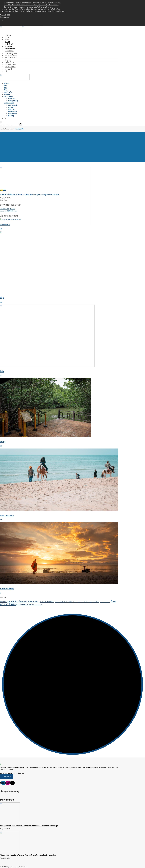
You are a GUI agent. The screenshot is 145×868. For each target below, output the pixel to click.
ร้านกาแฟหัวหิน (59, 602)
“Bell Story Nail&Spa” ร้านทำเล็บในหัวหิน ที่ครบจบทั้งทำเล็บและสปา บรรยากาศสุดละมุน (32, 3)
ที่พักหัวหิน (23, 602)
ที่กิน (5, 86)
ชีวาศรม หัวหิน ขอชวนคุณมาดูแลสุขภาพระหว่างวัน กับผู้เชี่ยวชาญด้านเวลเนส (28, 7)
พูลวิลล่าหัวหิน (43, 602)
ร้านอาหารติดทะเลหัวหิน (79, 602)
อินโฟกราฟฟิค (10, 67)
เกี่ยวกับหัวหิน (10, 49)
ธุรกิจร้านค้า (8, 92)
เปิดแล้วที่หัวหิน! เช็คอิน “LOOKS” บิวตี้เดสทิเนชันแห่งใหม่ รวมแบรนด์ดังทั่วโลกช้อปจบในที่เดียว (34, 11)
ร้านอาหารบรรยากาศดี (105, 602)
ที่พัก (5, 88)
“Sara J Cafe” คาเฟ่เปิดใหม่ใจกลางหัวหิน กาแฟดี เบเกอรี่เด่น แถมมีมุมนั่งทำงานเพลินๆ (31, 5)
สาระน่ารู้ (11, 116)
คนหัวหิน (7, 94)
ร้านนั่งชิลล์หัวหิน (68, 602)
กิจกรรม (8, 60)
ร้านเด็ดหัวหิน (21, 605)
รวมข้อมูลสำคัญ (13, 101)
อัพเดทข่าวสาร (10, 64)
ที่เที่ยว (6, 90)
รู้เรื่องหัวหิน (9, 62)
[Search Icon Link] (6, 71)
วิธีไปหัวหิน (30, 605)
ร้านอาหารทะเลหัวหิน (92, 602)
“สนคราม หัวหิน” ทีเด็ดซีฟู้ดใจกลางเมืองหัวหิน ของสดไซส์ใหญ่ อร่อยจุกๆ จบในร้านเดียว (32, 9)
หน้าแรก (6, 83)
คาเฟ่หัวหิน (12, 601)
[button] (6, 776)
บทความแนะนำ (10, 58)
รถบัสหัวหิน (50, 602)
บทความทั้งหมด (10, 55)
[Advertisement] (72, 146)
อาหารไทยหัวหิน (38, 604)
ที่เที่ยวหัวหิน (33, 602)
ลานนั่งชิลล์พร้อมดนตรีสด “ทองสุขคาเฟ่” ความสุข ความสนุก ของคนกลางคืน (29, 195)
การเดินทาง (9, 51)
